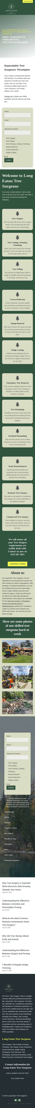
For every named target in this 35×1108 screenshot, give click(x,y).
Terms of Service (26, 1103)
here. (10, 614)
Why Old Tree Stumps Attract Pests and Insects (15, 937)
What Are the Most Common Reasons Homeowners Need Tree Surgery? (15, 921)
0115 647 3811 (28, 1)
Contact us (8, 96)
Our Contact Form (17, 1078)
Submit (9, 160)
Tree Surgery (10, 138)
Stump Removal (11, 147)
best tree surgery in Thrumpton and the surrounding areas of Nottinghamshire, (16, 603)
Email (6, 120)
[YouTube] (15, 1100)
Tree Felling (10, 141)
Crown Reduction (12, 150)
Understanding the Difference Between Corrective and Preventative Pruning (15, 904)
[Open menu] (31, 8)
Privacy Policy (13, 1103)
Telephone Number (11, 129)
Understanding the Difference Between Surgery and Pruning (16, 952)
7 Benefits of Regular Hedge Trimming (15, 966)
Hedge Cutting (11, 152)
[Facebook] (19, 1100)
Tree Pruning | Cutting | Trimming (18, 144)
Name (6, 111)
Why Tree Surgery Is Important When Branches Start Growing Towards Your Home (16, 886)
